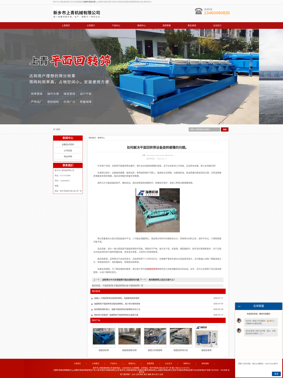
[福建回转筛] (104, 336)
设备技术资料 (68, 144)
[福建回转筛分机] (181, 336)
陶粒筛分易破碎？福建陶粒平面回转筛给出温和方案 (116, 315)
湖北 (145, 374)
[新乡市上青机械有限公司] (76, 17)
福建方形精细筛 (155, 350)
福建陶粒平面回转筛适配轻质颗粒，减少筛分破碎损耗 (117, 304)
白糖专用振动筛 (89, 2)
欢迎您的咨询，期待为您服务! (258, 314)
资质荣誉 (167, 25)
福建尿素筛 (206, 350)
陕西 (141, 374)
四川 (157, 374)
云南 (161, 374)
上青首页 (66, 25)
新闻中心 (141, 25)
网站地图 (205, 364)
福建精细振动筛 (129, 350)
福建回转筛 (104, 350)
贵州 (153, 374)
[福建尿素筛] (206, 336)
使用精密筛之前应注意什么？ (162, 280)
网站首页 (92, 138)
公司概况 (95, 364)
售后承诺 (192, 25)
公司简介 (91, 25)
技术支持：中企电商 (219, 370)
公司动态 (68, 150)
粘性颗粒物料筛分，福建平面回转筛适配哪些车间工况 (117, 309)
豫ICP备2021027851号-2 (181, 368)
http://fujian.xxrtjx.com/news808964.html (160, 155)
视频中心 (186, 364)
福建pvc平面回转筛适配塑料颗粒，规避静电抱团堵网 (116, 298)
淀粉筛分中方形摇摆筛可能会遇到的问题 (121, 280)
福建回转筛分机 (180, 350)
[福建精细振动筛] (130, 336)
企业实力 (217, 25)
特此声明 (68, 156)
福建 (149, 374)
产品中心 (116, 25)
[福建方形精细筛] (155, 336)
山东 (133, 374)
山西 (137, 374)
